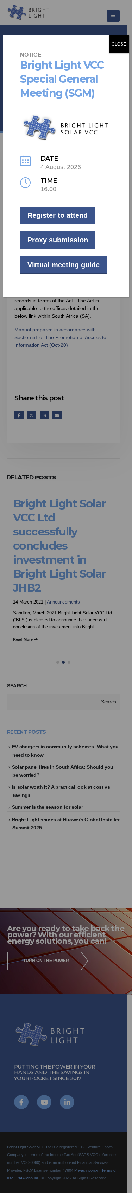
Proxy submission (57, 240)
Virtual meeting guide (63, 265)
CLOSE (119, 44)
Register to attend (57, 215)
